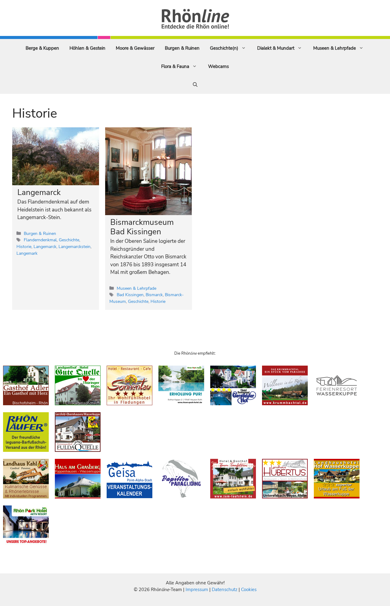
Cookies (249, 590)
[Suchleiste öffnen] (195, 85)
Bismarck (154, 295)
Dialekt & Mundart (275, 48)
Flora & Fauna (175, 66)
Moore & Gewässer (135, 48)
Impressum (197, 590)
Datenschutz (224, 590)
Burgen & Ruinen (182, 48)
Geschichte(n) (224, 48)
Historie (23, 246)
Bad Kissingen (130, 295)
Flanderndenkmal (40, 240)
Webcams (218, 66)
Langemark (26, 253)
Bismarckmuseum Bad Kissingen (142, 227)
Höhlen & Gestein (87, 48)
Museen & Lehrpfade (334, 48)
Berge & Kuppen (42, 48)
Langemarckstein (74, 246)
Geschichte (69, 240)
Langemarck (39, 192)
